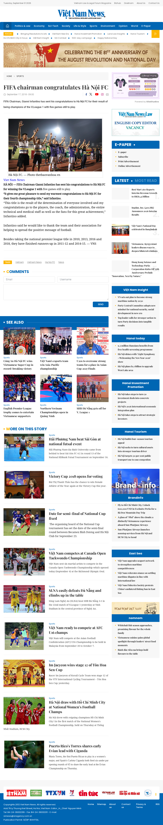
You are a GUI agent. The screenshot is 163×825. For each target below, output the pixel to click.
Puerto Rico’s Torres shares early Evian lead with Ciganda (75, 748)
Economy (39, 26)
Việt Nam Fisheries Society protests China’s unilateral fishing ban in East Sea (136, 589)
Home (9, 76)
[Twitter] (90, 94)
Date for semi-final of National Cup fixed (77, 516)
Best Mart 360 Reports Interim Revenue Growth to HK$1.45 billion (144, 193)
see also (15, 322)
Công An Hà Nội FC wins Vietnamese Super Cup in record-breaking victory (18, 364)
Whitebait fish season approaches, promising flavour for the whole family (135, 629)
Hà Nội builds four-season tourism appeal (135, 440)
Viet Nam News (14, 180)
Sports (93, 26)
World (134, 26)
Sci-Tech (53, 26)
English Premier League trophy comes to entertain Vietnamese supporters (19, 412)
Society (66, 26)
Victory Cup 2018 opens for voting (76, 476)
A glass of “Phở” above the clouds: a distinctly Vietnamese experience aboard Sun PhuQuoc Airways (135, 521)
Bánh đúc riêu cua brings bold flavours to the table (133, 651)
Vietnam (19, 262)
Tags (7, 262)
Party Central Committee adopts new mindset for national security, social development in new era (137, 309)
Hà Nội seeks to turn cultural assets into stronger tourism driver (135, 449)
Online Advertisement (129, 165)
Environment (108, 26)
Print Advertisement (128, 161)
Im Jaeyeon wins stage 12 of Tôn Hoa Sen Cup (77, 667)
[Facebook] (86, 94)
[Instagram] (102, 94)
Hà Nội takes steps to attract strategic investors (136, 416)
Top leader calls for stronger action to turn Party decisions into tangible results (137, 321)
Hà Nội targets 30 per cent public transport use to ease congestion (134, 457)
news (61, 262)
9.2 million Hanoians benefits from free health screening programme (135, 347)
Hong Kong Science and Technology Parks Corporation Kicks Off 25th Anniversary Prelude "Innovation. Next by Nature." (135, 269)
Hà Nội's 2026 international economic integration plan (137, 408)
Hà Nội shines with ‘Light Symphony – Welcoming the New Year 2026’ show (136, 358)
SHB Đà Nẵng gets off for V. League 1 (91, 410)
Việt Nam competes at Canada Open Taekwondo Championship (77, 555)
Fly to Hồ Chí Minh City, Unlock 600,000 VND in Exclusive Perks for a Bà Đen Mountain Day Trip (137, 508)
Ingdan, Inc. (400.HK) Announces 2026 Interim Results (144, 211)
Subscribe (123, 156)
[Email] (107, 94)
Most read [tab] (146, 180)
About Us (141, 3)
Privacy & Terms (141, 806)
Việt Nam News (81, 14)
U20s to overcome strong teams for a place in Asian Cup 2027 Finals (91, 364)
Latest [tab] (122, 180)
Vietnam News (34, 262)
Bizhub (117, 3)
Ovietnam (129, 3)
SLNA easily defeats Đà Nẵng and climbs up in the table (75, 593)
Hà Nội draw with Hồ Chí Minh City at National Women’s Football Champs (77, 707)
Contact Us (154, 3)
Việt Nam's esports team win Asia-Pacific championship (54, 364)
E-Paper (146, 26)
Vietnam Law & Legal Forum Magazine (92, 3)
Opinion (123, 26)
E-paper (123, 144)
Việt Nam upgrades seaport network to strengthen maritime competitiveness (136, 564)
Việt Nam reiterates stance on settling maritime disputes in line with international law (137, 576)
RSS (157, 804)
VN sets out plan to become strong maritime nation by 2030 (135, 299)
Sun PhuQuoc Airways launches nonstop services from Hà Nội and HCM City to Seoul (135, 533)
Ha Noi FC (50, 262)
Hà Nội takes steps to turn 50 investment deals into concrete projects (133, 398)
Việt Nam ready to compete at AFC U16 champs (76, 630)
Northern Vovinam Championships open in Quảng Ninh (54, 412)
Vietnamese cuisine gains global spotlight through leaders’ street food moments (137, 641)
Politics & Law (22, 26)
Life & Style (80, 26)
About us (112, 806)
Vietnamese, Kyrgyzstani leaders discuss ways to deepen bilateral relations (144, 247)
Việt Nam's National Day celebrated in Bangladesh (144, 227)
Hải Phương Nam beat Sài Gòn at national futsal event (75, 441)
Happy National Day (107, 38)
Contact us (126, 806)
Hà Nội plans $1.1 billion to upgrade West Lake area (135, 368)
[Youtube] (97, 94)
